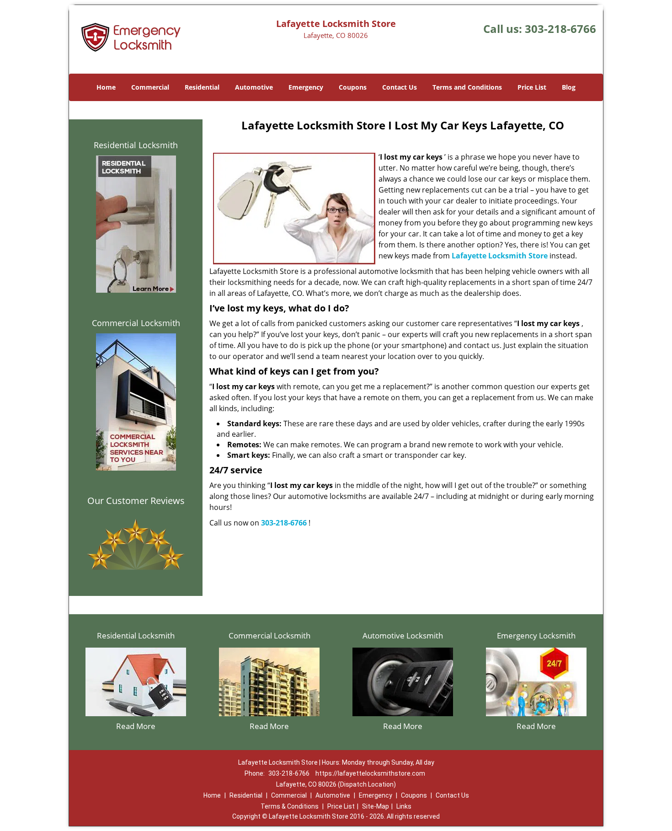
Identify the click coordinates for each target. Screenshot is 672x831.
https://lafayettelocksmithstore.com (370, 773)
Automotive (254, 87)
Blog (569, 87)
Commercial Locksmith (136, 322)
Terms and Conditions (467, 87)
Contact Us (399, 87)
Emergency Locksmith (536, 635)
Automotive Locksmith (403, 635)
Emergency (305, 87)
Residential (202, 87)
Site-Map (375, 806)
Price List (531, 87)
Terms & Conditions (290, 806)
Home (106, 87)
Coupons (353, 87)
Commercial (150, 87)
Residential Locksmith (136, 144)
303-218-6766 (560, 28)
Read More (135, 726)
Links (403, 806)
